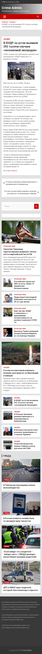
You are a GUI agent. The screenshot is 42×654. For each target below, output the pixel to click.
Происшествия (9, 246)
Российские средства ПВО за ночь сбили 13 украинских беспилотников (24, 284)
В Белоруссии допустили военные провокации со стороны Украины (26, 432)
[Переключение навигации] (5, 16)
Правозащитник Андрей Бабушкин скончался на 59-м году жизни (25, 299)
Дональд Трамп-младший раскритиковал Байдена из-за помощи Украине (26, 333)
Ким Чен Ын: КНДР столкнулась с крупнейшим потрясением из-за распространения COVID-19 (26, 316)
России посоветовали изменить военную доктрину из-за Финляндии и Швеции (20, 192)
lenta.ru (14, 171)
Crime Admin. (12, 8)
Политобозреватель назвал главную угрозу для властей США (24, 446)
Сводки (6, 39)
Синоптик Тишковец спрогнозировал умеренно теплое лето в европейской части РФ (19, 252)
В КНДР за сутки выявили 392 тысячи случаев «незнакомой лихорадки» (26, 402)
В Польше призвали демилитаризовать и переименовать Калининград (21, 183)
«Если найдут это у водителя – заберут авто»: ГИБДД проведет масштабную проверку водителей (19, 554)
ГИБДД (7, 456)
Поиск (36, 206)
